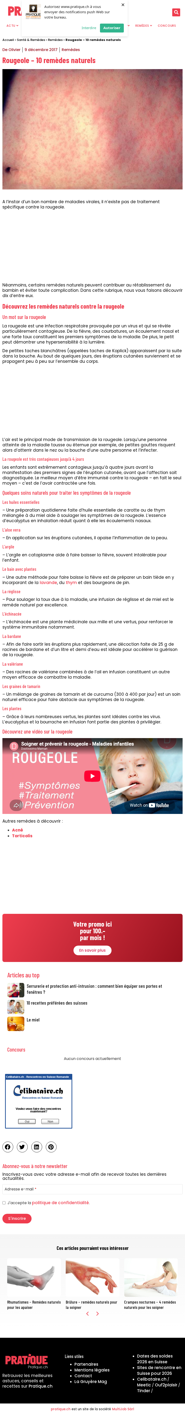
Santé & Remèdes (31, 40)
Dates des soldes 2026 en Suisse (155, 1359)
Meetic (144, 1385)
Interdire (89, 27)
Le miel (33, 1019)
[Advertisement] (92, 246)
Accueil (8, 40)
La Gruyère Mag (90, 1381)
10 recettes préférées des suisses (57, 1003)
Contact (83, 1376)
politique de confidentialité (60, 1203)
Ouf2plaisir (166, 1385)
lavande (48, 582)
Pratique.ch (41, 1386)
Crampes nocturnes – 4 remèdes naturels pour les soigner (150, 1304)
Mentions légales (92, 1370)
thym (71, 582)
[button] (176, 12)
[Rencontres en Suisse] (38, 1130)
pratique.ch (61, 1409)
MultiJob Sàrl (123, 1409)
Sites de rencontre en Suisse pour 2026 (159, 1370)
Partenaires (86, 1364)
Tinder (143, 1391)
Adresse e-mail (20, 1189)
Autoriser (111, 27)
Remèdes (55, 40)
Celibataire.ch (151, 1379)
